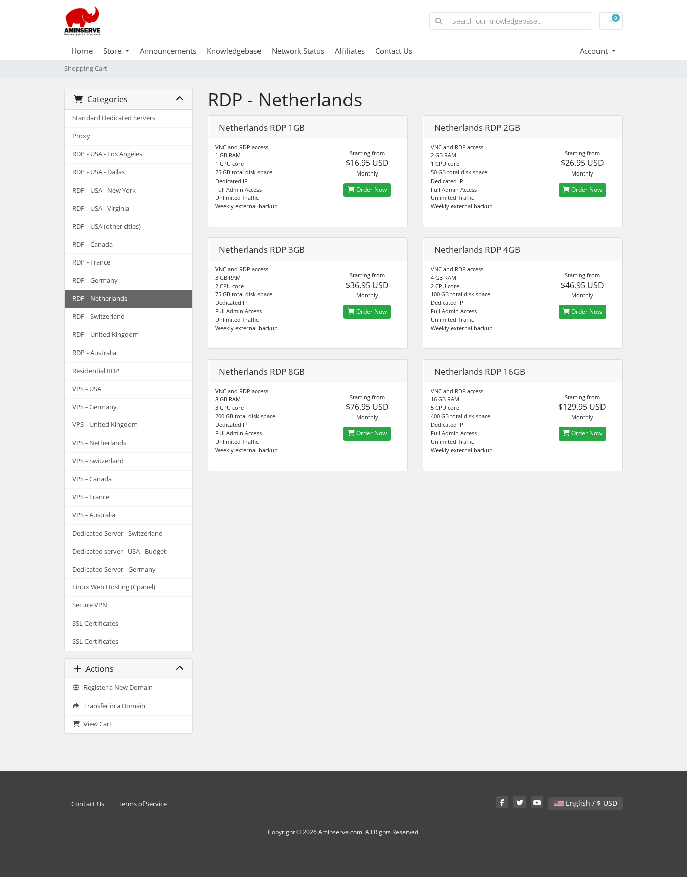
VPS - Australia (93, 515)
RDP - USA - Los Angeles (107, 154)
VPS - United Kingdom (105, 424)
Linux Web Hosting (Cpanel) (113, 587)
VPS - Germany (94, 407)
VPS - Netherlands (99, 442)
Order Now (371, 189)
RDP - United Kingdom (105, 334)
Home (82, 51)
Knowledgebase (234, 51)
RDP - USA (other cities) (106, 226)
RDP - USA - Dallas (98, 172)
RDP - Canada (92, 244)
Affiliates (350, 51)
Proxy (81, 136)
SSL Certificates (95, 623)
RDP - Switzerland (98, 316)
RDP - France (91, 262)
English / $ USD (590, 803)
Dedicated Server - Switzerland (117, 533)
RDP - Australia (94, 352)
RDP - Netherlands (99, 298)
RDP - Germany (95, 280)
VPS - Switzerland (98, 461)
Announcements (168, 51)
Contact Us (393, 51)
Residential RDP (95, 371)
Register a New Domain (116, 687)
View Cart (96, 724)
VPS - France (90, 497)
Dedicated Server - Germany (114, 569)
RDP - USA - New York (104, 190)
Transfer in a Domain (112, 705)
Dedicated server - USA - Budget (119, 551)
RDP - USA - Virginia (100, 208)
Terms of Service (142, 804)
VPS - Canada (92, 479)
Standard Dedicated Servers (113, 118)
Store (113, 51)
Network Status (298, 51)
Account (595, 51)
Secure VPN (89, 605)
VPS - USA (86, 389)
